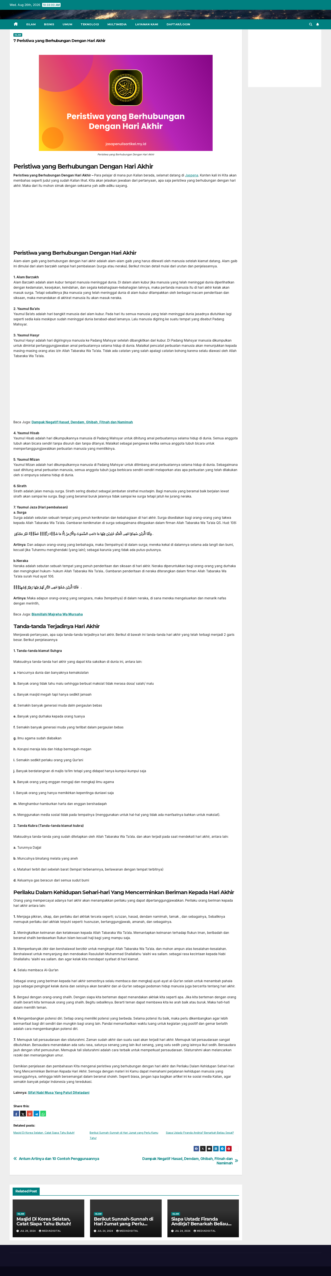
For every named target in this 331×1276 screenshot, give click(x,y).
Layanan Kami (146, 24)
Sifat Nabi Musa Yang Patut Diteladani (58, 1093)
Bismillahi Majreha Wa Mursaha (57, 614)
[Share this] (16, 1113)
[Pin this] (30, 1113)
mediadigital (51, 1230)
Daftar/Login (178, 24)
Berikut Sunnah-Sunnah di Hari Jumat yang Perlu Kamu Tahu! (123, 1223)
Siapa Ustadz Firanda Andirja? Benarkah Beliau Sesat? (200, 1132)
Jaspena (191, 175)
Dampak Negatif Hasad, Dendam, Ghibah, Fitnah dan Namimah (187, 1161)
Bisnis (49, 24)
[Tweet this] (23, 1113)
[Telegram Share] (36, 1113)
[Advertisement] (125, 221)
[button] (310, 24)
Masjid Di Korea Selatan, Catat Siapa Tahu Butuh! (44, 1132)
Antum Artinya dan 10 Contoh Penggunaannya (59, 1159)
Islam (31, 24)
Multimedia (117, 24)
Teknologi (90, 24)
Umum (67, 24)
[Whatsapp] (43, 1113)
